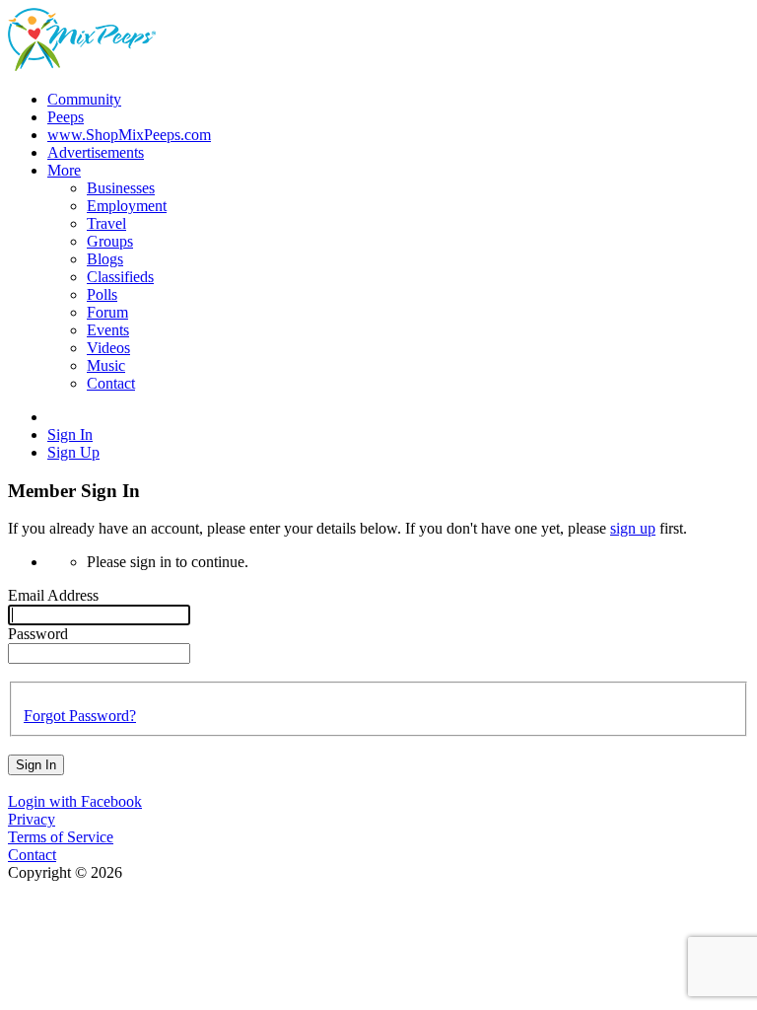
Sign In (36, 765)
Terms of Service (60, 837)
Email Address (53, 595)
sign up (632, 528)
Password (38, 633)
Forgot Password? (80, 715)
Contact (32, 854)
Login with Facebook (75, 801)
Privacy (31, 819)
